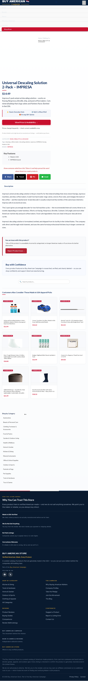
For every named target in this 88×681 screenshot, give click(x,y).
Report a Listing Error (53, 616)
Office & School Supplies (10, 460)
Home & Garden (8, 447)
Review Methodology (10, 623)
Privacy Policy (73, 677)
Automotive (7, 418)
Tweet (21, 177)
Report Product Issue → (16, 251)
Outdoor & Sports (9, 465)
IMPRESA (39, 142)
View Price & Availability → (26, 122)
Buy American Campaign (18, 567)
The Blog (49, 599)
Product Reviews (8, 612)
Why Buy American (8, 21)
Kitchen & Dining (8, 451)
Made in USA (6, 144)
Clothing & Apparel (9, 599)
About (4, 16)
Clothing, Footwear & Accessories (10, 428)
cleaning (7, 142)
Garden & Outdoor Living (11, 438)
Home (40, 38)
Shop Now (7, 29)
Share (9, 177)
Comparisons (7, 619)
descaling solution (24, 142)
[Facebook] (4, 574)
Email (46, 177)
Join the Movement (53, 595)
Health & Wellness (8, 443)
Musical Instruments (9, 456)
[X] (10, 574)
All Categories (7, 602)
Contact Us (50, 619)
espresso (33, 142)
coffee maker (15, 142)
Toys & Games (7, 482)
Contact (5, 25)
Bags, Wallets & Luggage (44, 41)
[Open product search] (56, 2)
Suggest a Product (52, 612)
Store (4, 8)
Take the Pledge (51, 592)
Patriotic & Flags (8, 469)
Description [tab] (8, 186)
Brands (4, 12)
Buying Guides (7, 616)
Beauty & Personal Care (10, 422)
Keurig (44, 142)
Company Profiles (52, 588)
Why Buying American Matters (57, 584)
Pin (34, 177)
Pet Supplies (7, 473)
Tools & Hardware (9, 478)
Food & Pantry (7, 434)
